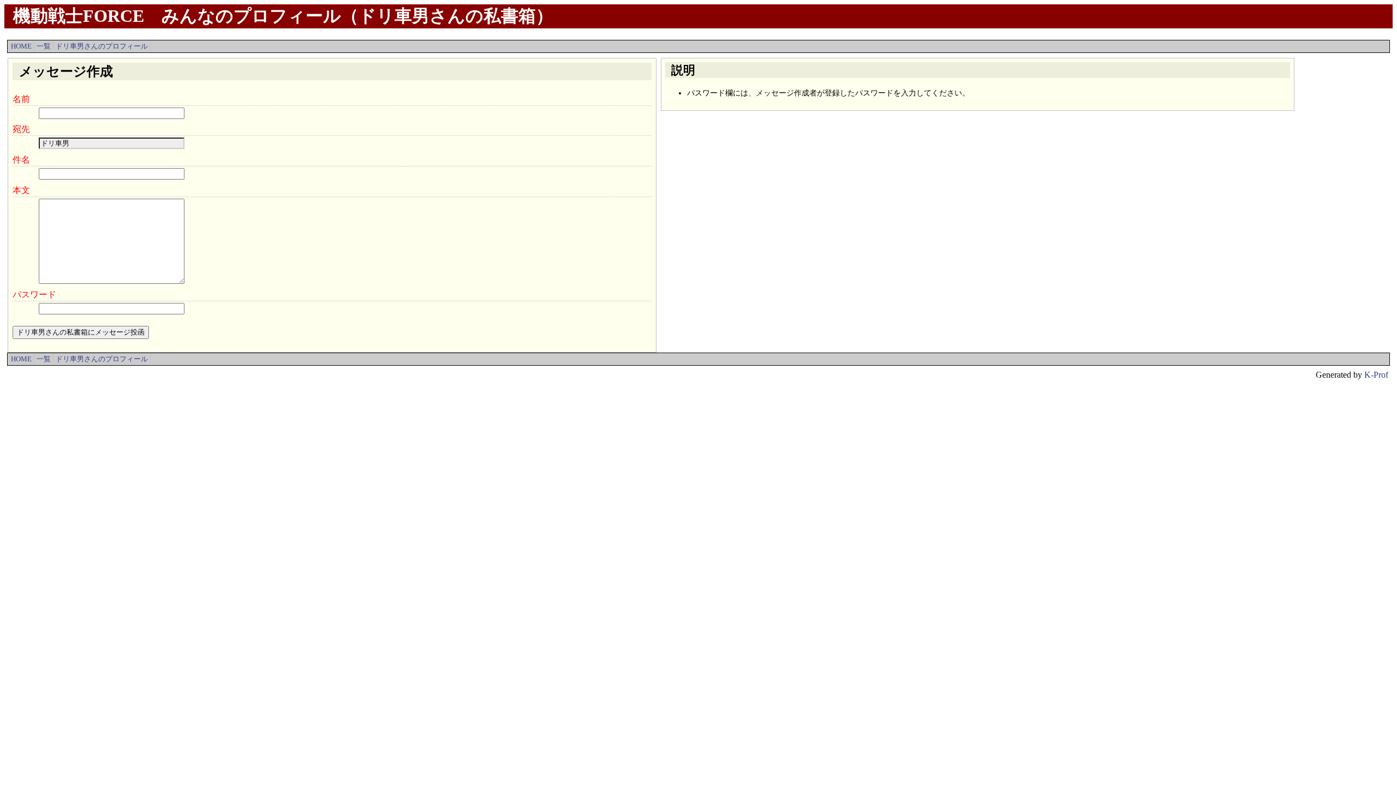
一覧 (44, 46)
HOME (21, 46)
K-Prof (1376, 374)
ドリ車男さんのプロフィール (102, 46)
